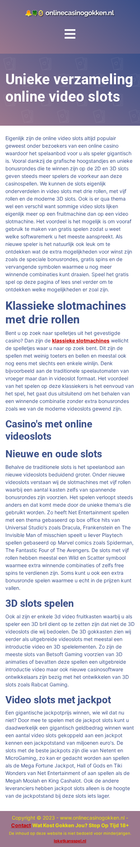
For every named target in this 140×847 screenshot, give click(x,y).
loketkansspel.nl (70, 840)
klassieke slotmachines (80, 340)
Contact (21, 825)
